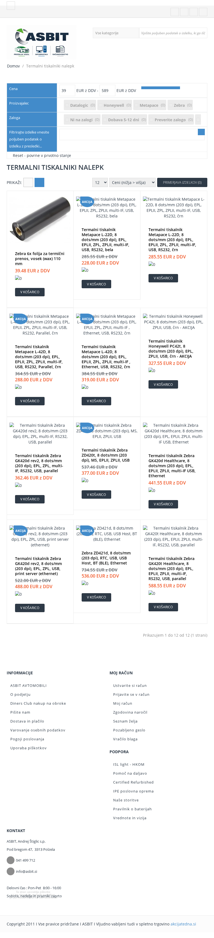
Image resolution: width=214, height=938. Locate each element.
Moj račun (122, 703)
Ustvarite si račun (130, 685)
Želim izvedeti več (33, 903)
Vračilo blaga (125, 738)
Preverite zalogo (170, 119)
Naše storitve (126, 800)
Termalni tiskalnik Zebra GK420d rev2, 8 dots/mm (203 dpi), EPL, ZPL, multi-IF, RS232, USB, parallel (39, 463)
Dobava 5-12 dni (123, 119)
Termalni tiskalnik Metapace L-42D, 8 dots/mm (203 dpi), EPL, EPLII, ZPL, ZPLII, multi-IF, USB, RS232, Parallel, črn (39, 356)
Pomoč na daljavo (130, 773)
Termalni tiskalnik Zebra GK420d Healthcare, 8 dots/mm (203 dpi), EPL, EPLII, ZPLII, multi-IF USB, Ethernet (172, 465)
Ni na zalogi (81, 119)
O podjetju (20, 694)
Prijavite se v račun (131, 694)
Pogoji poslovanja (27, 738)
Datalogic (79, 105)
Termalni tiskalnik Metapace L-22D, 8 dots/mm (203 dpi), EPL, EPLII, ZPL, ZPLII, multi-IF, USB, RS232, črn (172, 239)
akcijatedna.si (183, 924)
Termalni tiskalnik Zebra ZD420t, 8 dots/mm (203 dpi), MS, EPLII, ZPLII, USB (106, 455)
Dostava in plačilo (27, 721)
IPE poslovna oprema (133, 791)
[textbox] (173, 33)
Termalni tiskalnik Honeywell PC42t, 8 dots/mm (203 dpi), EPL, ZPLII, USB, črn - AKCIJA (171, 349)
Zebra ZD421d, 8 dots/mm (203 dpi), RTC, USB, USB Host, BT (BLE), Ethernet (106, 558)
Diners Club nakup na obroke (38, 703)
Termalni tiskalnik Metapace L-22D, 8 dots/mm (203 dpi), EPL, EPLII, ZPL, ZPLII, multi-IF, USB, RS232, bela (105, 239)
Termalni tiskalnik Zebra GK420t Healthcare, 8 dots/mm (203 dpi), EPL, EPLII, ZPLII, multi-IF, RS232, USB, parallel (171, 568)
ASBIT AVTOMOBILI (28, 685)
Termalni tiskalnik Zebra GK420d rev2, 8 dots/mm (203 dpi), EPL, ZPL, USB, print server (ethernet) (38, 566)
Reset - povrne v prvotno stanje (42, 155)
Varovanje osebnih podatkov (37, 730)
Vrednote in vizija (130, 817)
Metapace (149, 105)
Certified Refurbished (133, 782)
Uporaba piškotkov (28, 747)
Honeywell (114, 105)
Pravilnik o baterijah (132, 808)
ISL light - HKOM (129, 764)
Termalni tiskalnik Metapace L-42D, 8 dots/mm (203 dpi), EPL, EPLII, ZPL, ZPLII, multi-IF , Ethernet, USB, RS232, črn (106, 356)
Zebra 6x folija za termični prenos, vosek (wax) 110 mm (39, 258)
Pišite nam (20, 712)
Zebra (179, 105)
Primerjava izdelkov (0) (182, 182)
